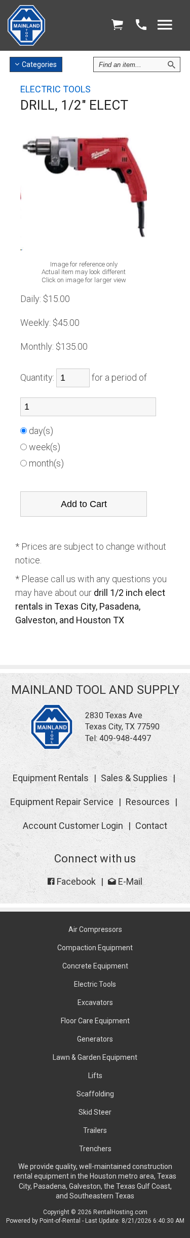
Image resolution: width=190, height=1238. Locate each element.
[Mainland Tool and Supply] (51, 747)
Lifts (95, 1076)
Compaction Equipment (95, 948)
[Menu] (164, 25)
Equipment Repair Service (61, 801)
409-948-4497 (125, 738)
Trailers (95, 1130)
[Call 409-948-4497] (140, 25)
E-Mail (129, 881)
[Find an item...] (171, 64)
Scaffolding (95, 1094)
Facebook (75, 881)
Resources (148, 801)
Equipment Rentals (51, 778)
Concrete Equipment (95, 966)
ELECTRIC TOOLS (55, 89)
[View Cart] (117, 25)
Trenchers (95, 1149)
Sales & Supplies (134, 778)
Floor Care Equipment (95, 1021)
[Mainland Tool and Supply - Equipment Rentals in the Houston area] (26, 43)
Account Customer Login (73, 825)
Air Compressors (95, 929)
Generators (95, 1039)
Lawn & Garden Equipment (95, 1057)
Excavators (95, 1002)
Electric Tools (95, 984)
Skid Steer (95, 1112)
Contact (151, 825)
